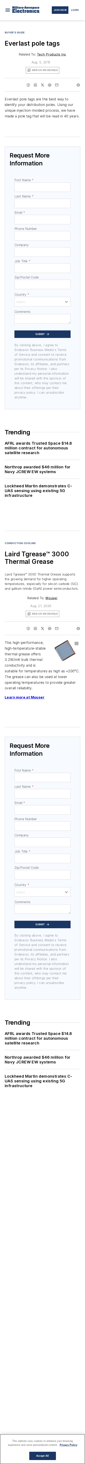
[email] (57, 85)
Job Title (22, 261)
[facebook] (28, 85)
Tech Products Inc (51, 54)
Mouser (51, 598)
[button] (8, 10)
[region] (42, 1449)
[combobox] (42, 301)
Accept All (42, 1455)
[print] (78, 85)
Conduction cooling (20, 543)
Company (21, 245)
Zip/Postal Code (26, 277)
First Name (24, 180)
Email (19, 212)
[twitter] (42, 85)
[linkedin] (35, 85)
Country (21, 294)
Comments (22, 312)
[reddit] (50, 85)
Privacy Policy (68, 1444)
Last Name (24, 196)
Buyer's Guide (15, 32)
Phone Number (25, 229)
